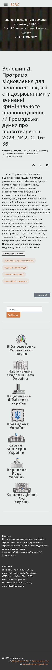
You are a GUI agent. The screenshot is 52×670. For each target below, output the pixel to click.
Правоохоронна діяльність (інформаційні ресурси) (25, 150)
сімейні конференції (14, 274)
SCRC (14, 4)
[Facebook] (33, 165)
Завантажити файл (13, 253)
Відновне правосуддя (15, 267)
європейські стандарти (15, 281)
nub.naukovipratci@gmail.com (35, 664)
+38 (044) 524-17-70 (19, 661)
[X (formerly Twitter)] (40, 165)
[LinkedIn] (47, 165)
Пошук (14, 315)
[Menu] (6, 4)
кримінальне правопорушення (18, 260)
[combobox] (24, 309)
